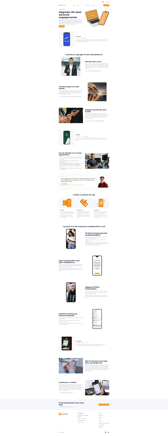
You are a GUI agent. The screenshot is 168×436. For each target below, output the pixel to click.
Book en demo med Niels (103, 404)
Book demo (106, 5)
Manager (100, 417)
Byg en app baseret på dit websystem (66, 392)
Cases (78, 5)
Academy (100, 421)
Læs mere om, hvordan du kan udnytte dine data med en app (70, 96)
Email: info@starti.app (81, 420)
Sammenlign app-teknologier (104, 423)
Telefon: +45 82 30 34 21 (82, 418)
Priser (74, 5)
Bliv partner (107, 1)
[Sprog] (103, 2)
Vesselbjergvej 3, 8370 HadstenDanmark (83, 416)
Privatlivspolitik (101, 425)
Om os (93, 5)
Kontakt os (101, 427)
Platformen (88, 5)
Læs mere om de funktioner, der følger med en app (95, 120)
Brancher (82, 5)
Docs (100, 419)
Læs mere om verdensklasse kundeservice (93, 70)
